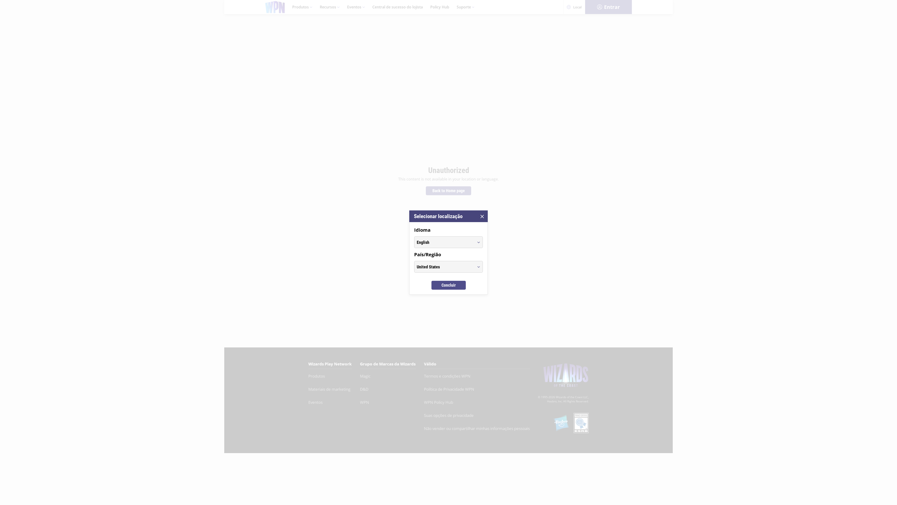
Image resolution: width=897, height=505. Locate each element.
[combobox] (444, 242)
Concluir (448, 285)
